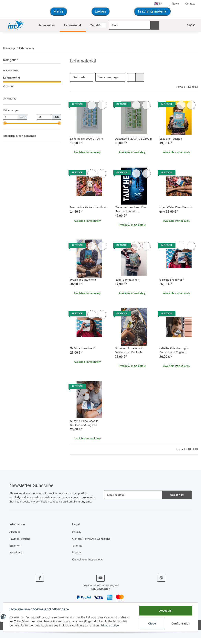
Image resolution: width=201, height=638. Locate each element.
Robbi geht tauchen (127, 279)
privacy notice (71, 497)
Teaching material (152, 11)
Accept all (165, 610)
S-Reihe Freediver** (82, 348)
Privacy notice (109, 625)
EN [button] (160, 3)
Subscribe (177, 494)
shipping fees (112, 585)
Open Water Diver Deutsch (176, 207)
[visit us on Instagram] (161, 578)
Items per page (108, 77)
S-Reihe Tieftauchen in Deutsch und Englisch (84, 423)
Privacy (76, 531)
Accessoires (10, 70)
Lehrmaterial (11, 77)
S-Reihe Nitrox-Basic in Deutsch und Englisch (129, 350)
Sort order (80, 77)
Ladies (100, 11)
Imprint (76, 552)
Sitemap (77, 545)
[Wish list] (174, 25)
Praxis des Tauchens (83, 279)
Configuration (180, 623)
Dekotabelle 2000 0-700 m (86, 138)
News (175, 3)
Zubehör (8, 86)
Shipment (15, 545)
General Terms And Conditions (91, 538)
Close (152, 623)
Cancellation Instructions (87, 559)
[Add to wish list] (102, 105)
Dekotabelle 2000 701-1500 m (134, 138)
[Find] (154, 25)
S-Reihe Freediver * (171, 279)
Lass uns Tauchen (170, 138)
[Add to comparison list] (91, 105)
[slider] (5, 123)
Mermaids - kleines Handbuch (88, 207)
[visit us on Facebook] (40, 578)
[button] (166, 25)
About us (14, 531)
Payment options (19, 538)
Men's (58, 11)
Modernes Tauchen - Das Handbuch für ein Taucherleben (130, 209)
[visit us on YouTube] (100, 578)
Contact (190, 3)
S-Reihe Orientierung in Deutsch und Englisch (174, 350)
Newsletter (16, 552)
